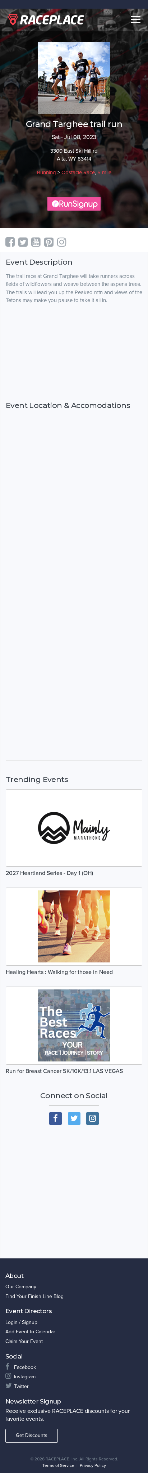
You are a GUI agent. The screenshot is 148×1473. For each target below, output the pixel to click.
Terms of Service (58, 1465)
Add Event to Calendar (30, 1332)
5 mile (104, 172)
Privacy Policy (93, 1465)
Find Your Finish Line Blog (34, 1296)
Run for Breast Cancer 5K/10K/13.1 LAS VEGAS (64, 1071)
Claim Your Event (24, 1341)
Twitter (21, 1386)
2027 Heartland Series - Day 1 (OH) (49, 873)
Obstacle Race (78, 172)
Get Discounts (31, 1435)
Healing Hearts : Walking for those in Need (59, 972)
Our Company (20, 1287)
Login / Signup (21, 1322)
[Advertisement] (74, 352)
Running (46, 172)
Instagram (25, 1377)
